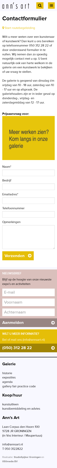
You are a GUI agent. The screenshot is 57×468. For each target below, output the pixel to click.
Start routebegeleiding (19, 28)
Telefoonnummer (13, 208)
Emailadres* (10, 194)
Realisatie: (7, 457)
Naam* (6, 167)
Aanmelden (13, 322)
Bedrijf (6, 180)
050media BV (10, 461)
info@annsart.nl (12, 444)
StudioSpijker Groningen (27, 457)
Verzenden (15, 255)
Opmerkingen (11, 222)
